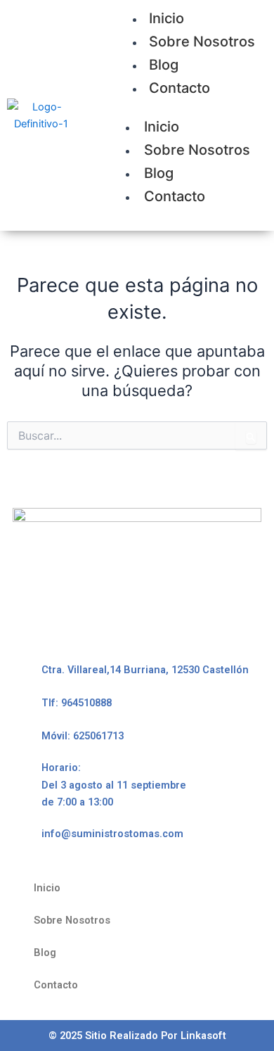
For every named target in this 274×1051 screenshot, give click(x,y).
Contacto (179, 87)
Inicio (161, 126)
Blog (163, 64)
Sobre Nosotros (202, 41)
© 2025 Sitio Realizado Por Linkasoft (137, 1035)
